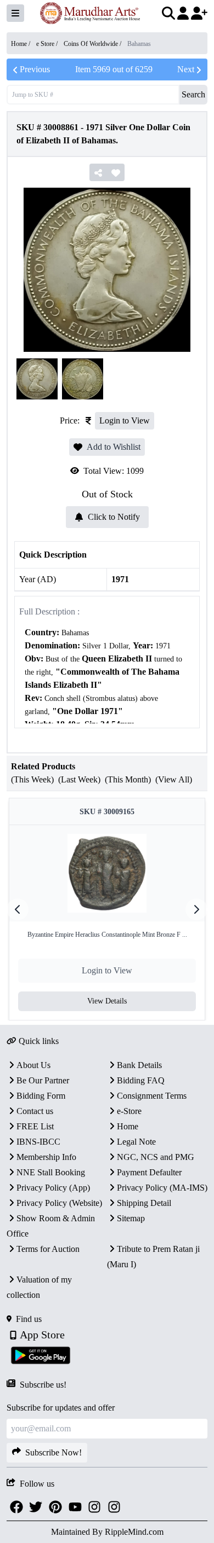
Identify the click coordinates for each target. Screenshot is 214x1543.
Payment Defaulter (149, 1172)
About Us (33, 1065)
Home (127, 1126)
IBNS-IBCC (38, 1141)
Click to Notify (114, 516)
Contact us (34, 1111)
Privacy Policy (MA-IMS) (162, 1187)
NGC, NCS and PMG (155, 1157)
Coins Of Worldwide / (93, 44)
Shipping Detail (144, 1203)
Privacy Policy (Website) (59, 1203)
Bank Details (139, 1065)
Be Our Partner (42, 1080)
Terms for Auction (48, 1249)
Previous (35, 69)
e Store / (47, 44)
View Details (107, 1001)
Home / (21, 44)
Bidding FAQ (141, 1080)
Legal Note (136, 1141)
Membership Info (46, 1157)
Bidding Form (40, 1095)
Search (193, 94)
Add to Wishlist (113, 446)
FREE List (35, 1126)
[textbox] (107, 698)
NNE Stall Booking (50, 1172)
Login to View (124, 420)
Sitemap (131, 1218)
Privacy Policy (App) (53, 1187)
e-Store (129, 1111)
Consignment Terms (152, 1095)
